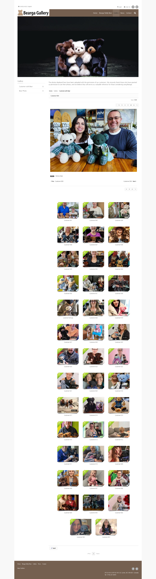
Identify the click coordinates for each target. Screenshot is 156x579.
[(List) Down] (127, 105)
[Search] (135, 13)
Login (120, 7)
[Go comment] (130, 105)
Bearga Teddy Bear (105, 13)
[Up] (125, 105)
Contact (128, 13)
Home (95, 13)
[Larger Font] (119, 105)
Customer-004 (55, 95)
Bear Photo (23, 91)
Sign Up (127, 7)
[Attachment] (136, 105)
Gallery (116, 13)
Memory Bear (59, 176)
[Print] (133, 105)
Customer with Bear (26, 86)
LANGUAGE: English (25, 6)
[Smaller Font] (122, 105)
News (122, 13)
